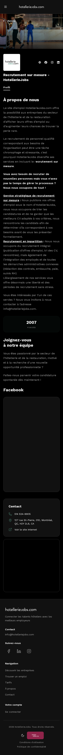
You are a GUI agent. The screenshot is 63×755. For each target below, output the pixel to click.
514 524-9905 (23, 514)
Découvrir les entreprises (19, 670)
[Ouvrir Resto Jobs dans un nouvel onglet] (35, 735)
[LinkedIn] (58, 62)
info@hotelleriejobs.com (19, 308)
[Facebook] (45, 62)
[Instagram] (52, 62)
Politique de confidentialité (31, 747)
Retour (12, 21)
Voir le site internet (26, 529)
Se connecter (13, 711)
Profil (6, 87)
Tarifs (8, 682)
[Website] (39, 62)
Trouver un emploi (16, 676)
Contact (10, 694)
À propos (10, 688)
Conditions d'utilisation (31, 742)
